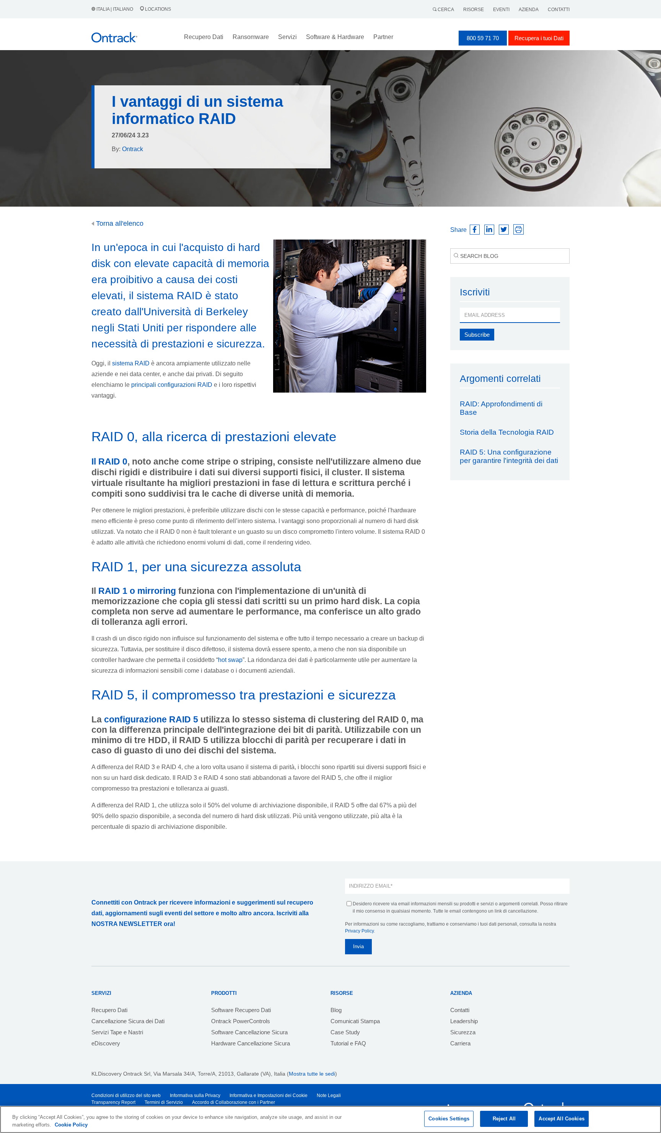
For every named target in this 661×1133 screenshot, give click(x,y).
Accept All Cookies (561, 1119)
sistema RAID (131, 363)
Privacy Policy (359, 931)
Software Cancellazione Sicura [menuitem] (249, 1032)
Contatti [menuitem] (459, 1010)
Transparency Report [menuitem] (113, 1102)
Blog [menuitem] (336, 1010)
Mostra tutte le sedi (312, 1074)
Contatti (559, 9)
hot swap (230, 660)
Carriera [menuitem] (460, 1043)
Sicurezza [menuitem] (462, 1032)
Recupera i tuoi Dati (538, 38)
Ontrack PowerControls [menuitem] (240, 1021)
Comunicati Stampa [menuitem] (355, 1021)
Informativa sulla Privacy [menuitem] (195, 1095)
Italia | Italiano (114, 9)
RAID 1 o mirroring (137, 591)
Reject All (504, 1119)
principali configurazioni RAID (171, 384)
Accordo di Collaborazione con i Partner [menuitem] (233, 1102)
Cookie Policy (71, 1125)
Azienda (529, 9)
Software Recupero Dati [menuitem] (241, 1010)
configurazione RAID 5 (151, 719)
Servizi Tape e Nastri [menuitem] (117, 1032)
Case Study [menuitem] (345, 1032)
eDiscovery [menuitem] (105, 1043)
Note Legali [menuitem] (329, 1095)
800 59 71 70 (483, 38)
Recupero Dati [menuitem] (109, 1010)
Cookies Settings (448, 1119)
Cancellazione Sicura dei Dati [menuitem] (127, 1021)
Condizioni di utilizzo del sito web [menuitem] (126, 1095)
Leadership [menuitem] (464, 1021)
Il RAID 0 (109, 461)
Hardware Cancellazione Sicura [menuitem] (250, 1043)
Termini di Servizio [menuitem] (164, 1102)
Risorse (473, 9)
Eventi (501, 9)
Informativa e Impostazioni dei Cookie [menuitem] (269, 1095)
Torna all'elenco (118, 223)
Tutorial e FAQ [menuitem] (348, 1043)
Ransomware (251, 37)
